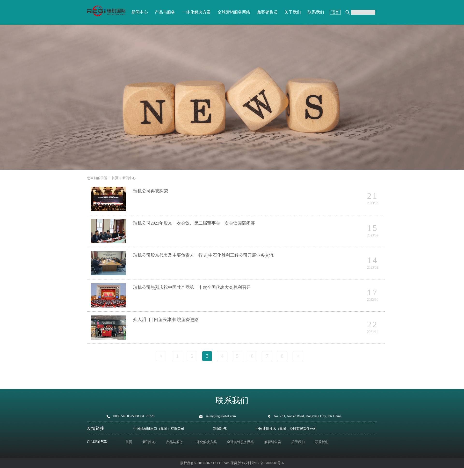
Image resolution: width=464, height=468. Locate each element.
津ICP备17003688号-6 (268, 463)
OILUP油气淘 (97, 442)
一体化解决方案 (196, 12)
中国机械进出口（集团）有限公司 (158, 429)
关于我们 (292, 12)
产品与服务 (165, 12)
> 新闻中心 (127, 178)
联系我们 (316, 12)
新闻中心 (139, 12)
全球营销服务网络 (234, 12)
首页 (115, 178)
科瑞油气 (220, 429)
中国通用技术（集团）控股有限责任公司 (286, 429)
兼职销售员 (267, 12)
